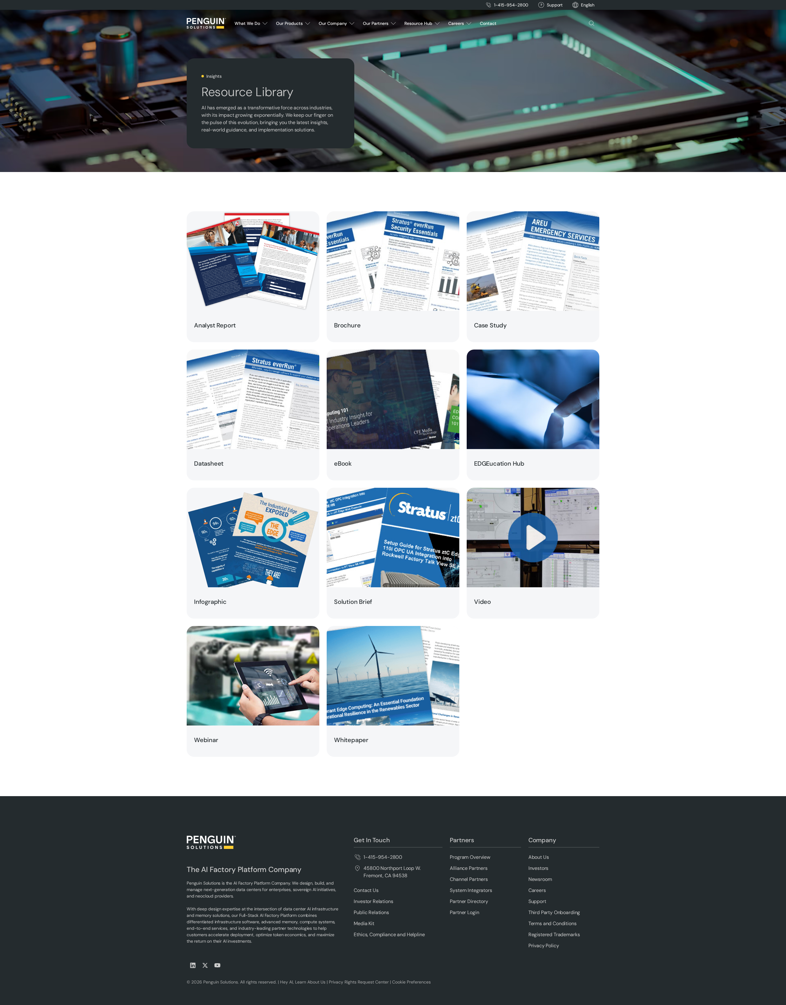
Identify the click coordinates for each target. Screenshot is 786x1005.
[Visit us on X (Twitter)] (205, 965)
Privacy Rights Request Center (359, 982)
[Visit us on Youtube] (217, 965)
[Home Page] (206, 23)
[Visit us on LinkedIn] (193, 965)
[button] (587, 5)
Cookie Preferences (411, 982)
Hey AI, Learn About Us (302, 982)
